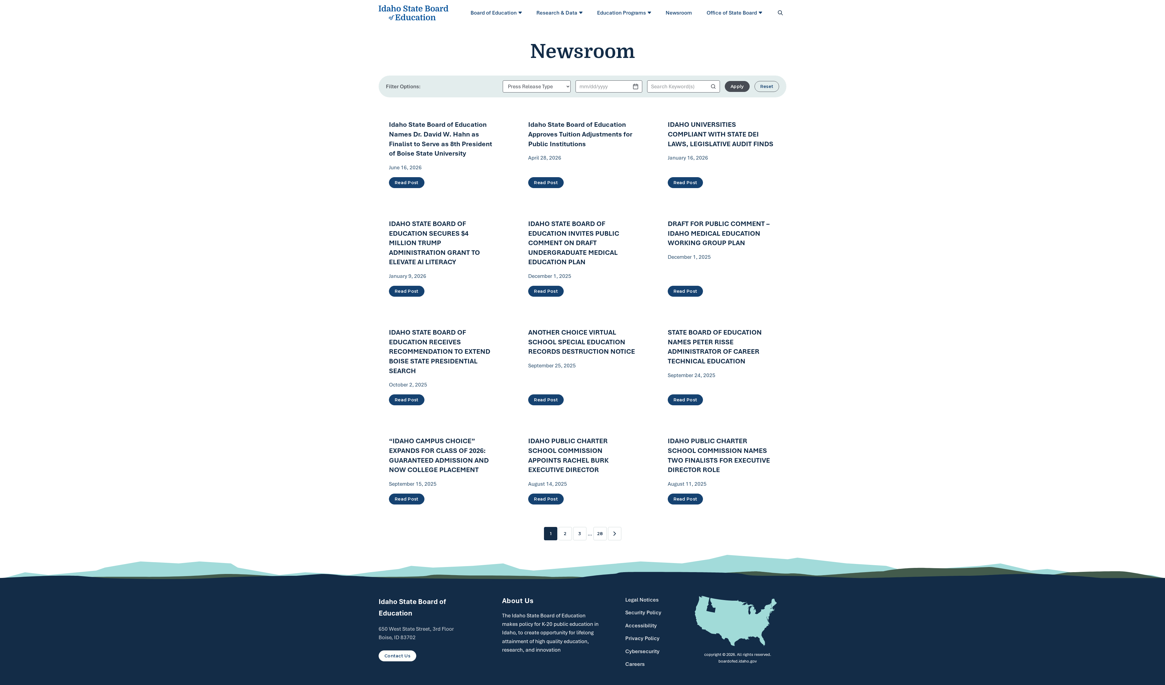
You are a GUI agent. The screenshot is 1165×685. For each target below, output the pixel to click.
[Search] (780, 13)
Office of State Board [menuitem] (732, 12)
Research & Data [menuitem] (556, 12)
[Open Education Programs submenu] (650, 12)
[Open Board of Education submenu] (521, 12)
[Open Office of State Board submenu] (761, 12)
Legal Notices (642, 599)
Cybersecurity (642, 651)
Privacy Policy (642, 638)
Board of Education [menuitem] (494, 12)
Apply (737, 86)
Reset (766, 86)
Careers (635, 664)
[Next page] (614, 533)
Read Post (407, 182)
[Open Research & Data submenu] (582, 12)
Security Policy (643, 612)
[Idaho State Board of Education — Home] (413, 13)
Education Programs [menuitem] (621, 12)
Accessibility (641, 625)
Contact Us (397, 656)
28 (600, 533)
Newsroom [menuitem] (679, 12)
